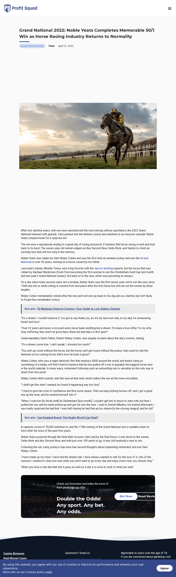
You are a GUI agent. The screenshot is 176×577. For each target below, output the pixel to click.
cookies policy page (39, 572)
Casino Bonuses (13, 553)
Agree (164, 568)
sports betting (103, 268)
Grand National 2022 (32, 45)
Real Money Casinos (16, 558)
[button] (170, 8)
